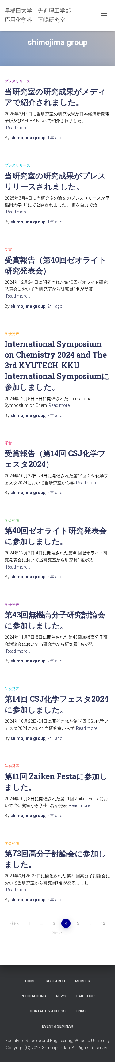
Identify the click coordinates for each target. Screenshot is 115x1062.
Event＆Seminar (57, 1026)
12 (103, 923)
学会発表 (12, 334)
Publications (33, 996)
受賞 (8, 249)
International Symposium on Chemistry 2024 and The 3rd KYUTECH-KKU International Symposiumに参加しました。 (57, 365)
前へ (15, 923)
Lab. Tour (85, 996)
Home (30, 981)
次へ (56, 932)
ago (55, 137)
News (61, 996)
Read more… (18, 127)
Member (82, 981)
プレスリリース (17, 81)
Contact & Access (48, 1011)
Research (55, 981)
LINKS (81, 1011)
